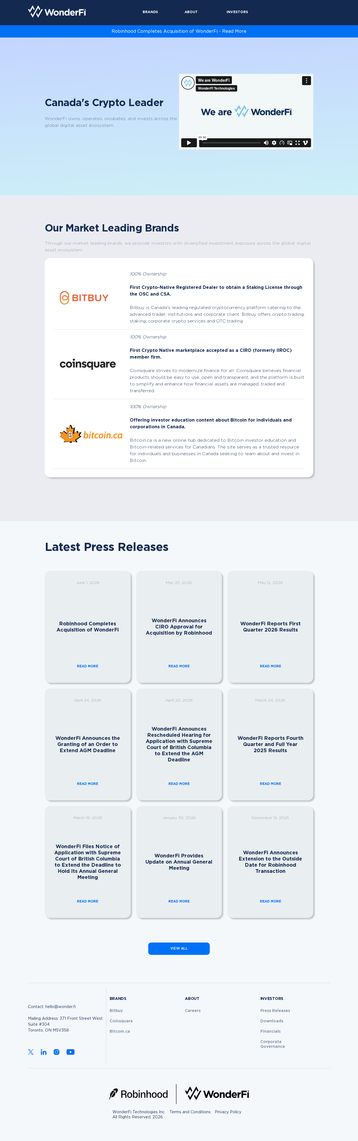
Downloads (271, 1021)
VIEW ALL (179, 948)
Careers (193, 1011)
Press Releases (275, 1011)
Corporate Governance (272, 1044)
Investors (237, 12)
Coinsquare (121, 1021)
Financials (270, 1031)
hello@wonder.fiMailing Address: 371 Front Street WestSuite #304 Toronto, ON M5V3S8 (65, 1018)
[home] (57, 11)
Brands (150, 12)
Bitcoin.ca (120, 1031)
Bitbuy (116, 1011)
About (191, 12)
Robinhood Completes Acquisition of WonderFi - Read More (179, 31)
